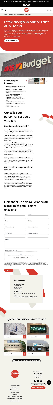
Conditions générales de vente (14, 398)
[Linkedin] (26, 5)
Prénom (29, 214)
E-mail (6, 220)
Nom (6, 214)
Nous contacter (38, 384)
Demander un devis (12, 40)
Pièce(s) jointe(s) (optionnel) (11, 250)
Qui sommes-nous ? (15, 385)
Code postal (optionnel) (33, 227)
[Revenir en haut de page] (49, 382)
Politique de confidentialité (15, 396)
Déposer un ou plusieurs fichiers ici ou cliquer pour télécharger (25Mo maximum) (21, 256)
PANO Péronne (16, 158)
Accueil (5, 14)
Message (7, 239)
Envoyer (9, 270)
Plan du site (15, 394)
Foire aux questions (15, 390)
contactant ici (9, 265)
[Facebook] (24, 5)
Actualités (14, 387)
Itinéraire (16, 288)
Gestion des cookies (15, 400)
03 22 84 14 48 (26, 2)
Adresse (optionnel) (9, 227)
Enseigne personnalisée (18, 14)
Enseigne (10, 14)
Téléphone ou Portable (33, 233)
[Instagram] (29, 5)
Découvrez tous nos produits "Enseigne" (26, 361)
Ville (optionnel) (8, 233)
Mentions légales (15, 392)
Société (29, 220)
